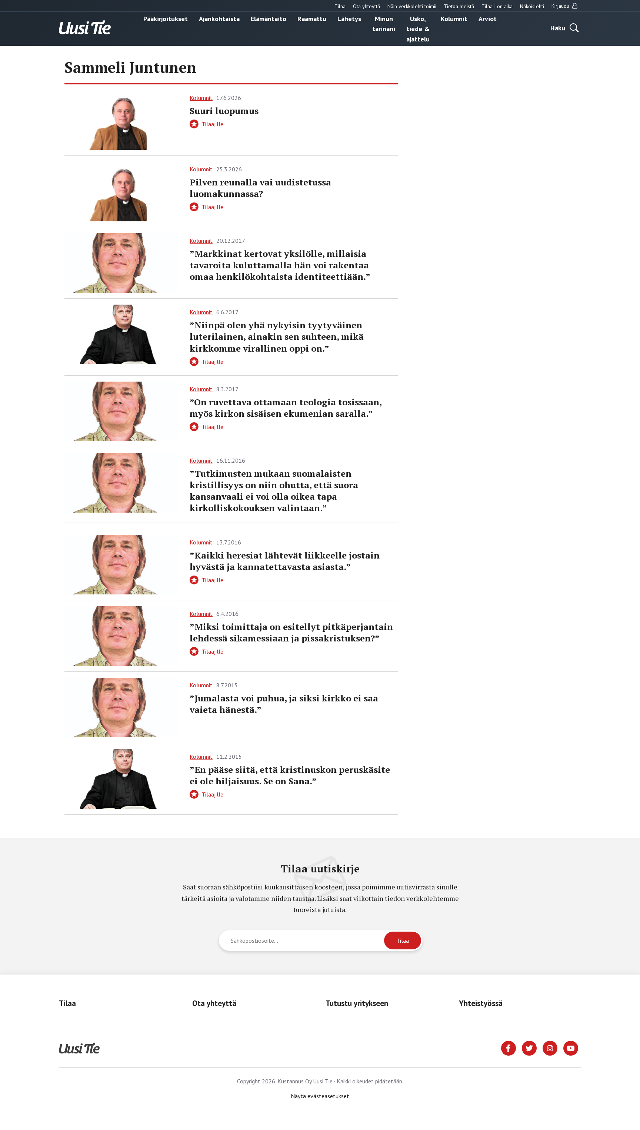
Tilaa (340, 6)
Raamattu (311, 18)
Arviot (488, 18)
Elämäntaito (268, 18)
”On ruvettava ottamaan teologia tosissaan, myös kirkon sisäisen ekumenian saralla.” (285, 407)
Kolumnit (454, 18)
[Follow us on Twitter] (529, 1047)
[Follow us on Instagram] (550, 1047)
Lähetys (349, 18)
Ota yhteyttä (366, 6)
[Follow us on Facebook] (508, 1047)
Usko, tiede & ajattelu (418, 28)
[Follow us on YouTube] (570, 1047)
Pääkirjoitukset (165, 18)
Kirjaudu (561, 6)
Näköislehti (532, 6)
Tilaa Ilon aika (497, 6)
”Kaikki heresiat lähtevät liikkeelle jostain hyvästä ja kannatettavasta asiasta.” (285, 561)
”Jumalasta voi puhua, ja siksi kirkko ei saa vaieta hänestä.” (284, 703)
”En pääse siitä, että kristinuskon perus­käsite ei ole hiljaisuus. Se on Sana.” (290, 775)
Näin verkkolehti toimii (411, 6)
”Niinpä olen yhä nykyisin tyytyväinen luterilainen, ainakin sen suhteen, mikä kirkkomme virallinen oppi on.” (277, 336)
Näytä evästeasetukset (320, 1096)
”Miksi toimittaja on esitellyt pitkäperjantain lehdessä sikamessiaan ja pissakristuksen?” (291, 632)
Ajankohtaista (219, 18)
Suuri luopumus (224, 111)
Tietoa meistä (459, 6)
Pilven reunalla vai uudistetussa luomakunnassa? (260, 187)
